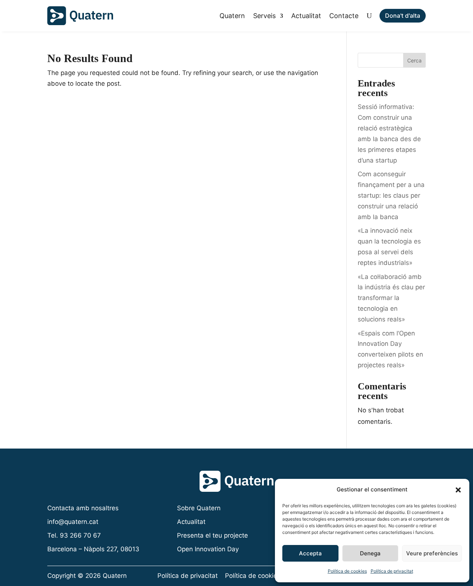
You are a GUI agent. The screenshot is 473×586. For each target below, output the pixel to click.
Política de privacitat (392, 571)
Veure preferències (432, 553)
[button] (458, 490)
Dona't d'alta (402, 15)
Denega (370, 553)
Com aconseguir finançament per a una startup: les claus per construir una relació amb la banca (391, 195)
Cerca (414, 60)
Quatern (232, 16)
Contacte (343, 16)
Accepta (310, 553)
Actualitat (306, 16)
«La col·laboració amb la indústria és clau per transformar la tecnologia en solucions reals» (391, 298)
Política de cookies (347, 571)
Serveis (264, 16)
